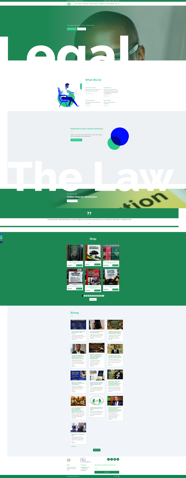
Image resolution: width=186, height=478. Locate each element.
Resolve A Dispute (110, 3)
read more (73, 339)
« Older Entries (73, 446)
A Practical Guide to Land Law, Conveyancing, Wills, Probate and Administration (93, 287)
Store (116, 3)
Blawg (79, 3)
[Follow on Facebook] (108, 459)
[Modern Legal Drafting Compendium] (75, 284)
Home (76, 3)
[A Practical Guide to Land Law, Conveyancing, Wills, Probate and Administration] (93, 284)
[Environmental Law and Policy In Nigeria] (75, 260)
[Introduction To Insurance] (93, 260)
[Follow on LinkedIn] (117, 459)
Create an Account (76, 139)
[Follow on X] (111, 459)
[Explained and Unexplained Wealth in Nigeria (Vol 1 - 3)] (111, 260)
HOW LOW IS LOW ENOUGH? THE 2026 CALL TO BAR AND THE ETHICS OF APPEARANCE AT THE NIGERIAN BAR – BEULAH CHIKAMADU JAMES (96, 356)
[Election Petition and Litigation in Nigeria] (111, 284)
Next (103, 295)
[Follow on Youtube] (114, 459)
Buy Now (105, 105)
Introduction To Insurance (93, 262)
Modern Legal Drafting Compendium (75, 286)
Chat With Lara (102, 3)
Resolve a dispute (72, 200)
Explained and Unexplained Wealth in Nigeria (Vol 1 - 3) (111, 263)
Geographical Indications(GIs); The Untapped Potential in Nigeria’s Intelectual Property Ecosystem (115, 332)
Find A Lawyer (85, 3)
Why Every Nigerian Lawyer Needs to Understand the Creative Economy (78, 332)
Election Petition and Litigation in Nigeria (111, 287)
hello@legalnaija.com (85, 467)
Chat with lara (71, 28)
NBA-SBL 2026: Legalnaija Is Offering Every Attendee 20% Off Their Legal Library (77, 383)
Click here (87, 105)
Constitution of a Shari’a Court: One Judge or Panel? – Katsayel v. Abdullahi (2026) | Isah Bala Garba (115, 356)
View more (93, 299)
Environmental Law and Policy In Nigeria (75, 263)
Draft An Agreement (93, 3)
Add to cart (79, 265)
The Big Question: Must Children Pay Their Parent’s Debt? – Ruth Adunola (96, 408)
